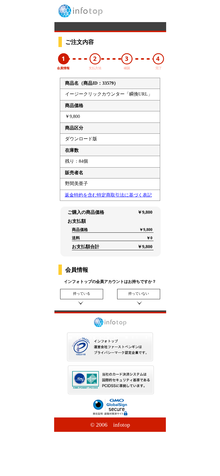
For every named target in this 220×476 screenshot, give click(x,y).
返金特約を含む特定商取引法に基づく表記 (108, 195)
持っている (81, 294)
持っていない (138, 294)
